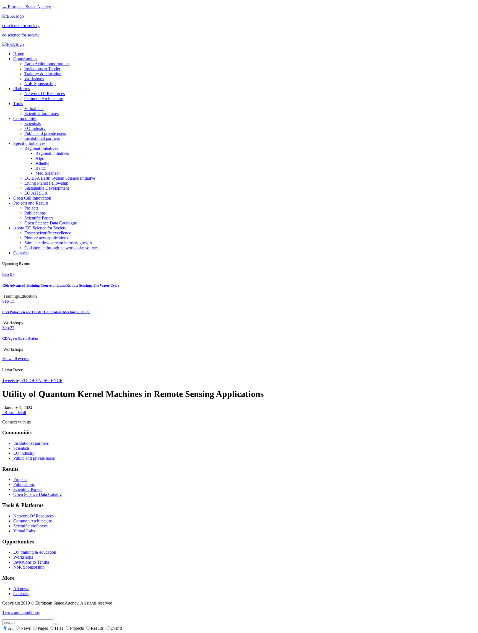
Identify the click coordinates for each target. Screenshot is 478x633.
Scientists (32, 123)
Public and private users (45, 133)
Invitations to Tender (42, 68)
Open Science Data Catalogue (50, 223)
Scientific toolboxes (41, 113)
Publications (35, 213)
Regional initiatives (52, 153)
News (26, 628)
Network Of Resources (44, 93)
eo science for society (21, 25)
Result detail (14, 412)
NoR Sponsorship (40, 83)
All (11, 628)
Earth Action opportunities (47, 63)
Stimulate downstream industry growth (58, 242)
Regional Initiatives (41, 148)
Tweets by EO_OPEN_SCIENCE (32, 380)
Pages (43, 628)
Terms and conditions (21, 612)
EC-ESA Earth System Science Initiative (59, 178)
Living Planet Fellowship (46, 183)
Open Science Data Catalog (37, 494)
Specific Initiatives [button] (29, 143)
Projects (31, 208)
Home (18, 53)
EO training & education (34, 552)
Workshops (34, 78)
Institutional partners (42, 138)
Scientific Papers (38, 218)
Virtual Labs (24, 531)
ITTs (59, 628)
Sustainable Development (46, 188)
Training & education (42, 73)
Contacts (20, 252)
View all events (15, 358)
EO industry (35, 128)
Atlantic (42, 163)
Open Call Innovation (32, 198)
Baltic (40, 168)
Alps (39, 158)
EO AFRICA (36, 193)
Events (116, 628)
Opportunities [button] (25, 58)
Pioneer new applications (46, 238)
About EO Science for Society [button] (39, 228)
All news (21, 588)
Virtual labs (34, 108)
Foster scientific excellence (47, 233)
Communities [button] (25, 118)
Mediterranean (48, 173)
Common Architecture (43, 98)
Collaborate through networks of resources (61, 247)
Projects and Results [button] (30, 203)
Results (98, 628)
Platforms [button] (21, 88)
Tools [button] (18, 103)
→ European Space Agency (26, 6)
